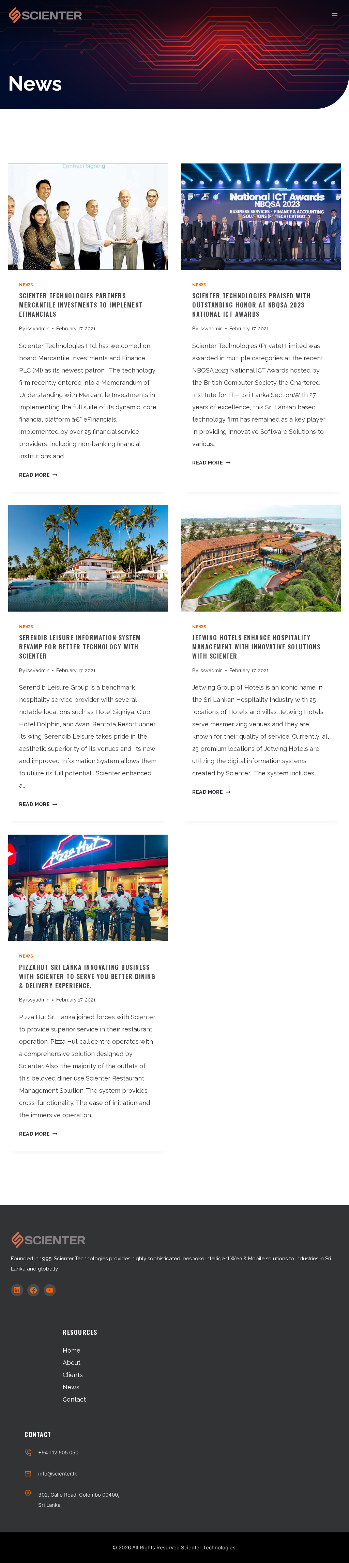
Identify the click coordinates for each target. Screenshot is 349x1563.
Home (71, 1350)
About (71, 1362)
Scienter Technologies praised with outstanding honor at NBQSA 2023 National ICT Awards (251, 304)
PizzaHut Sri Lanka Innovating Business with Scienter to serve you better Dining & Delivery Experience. (87, 976)
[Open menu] (334, 15)
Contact (74, 1399)
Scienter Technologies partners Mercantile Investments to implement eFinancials (81, 304)
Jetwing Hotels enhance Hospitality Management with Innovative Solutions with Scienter (256, 646)
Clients (73, 1374)
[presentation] (88, 216)
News (26, 284)
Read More (36, 475)
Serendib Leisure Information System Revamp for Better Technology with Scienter (80, 646)
